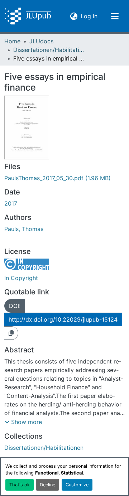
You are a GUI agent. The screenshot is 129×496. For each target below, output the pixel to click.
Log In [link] (89, 16)
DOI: (14, 305)
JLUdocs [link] (41, 41)
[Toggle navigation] (115, 16)
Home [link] (12, 41)
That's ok (19, 484)
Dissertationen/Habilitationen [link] (49, 49)
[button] (27, 16)
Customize (77, 484)
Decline (47, 484)
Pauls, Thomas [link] (23, 228)
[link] (64, 178)
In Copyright (21, 277)
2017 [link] (10, 203)
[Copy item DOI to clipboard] (11, 333)
